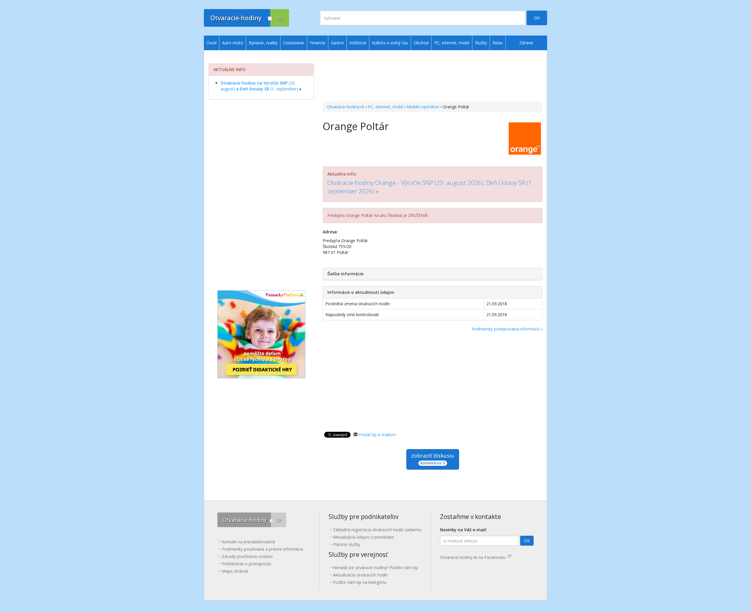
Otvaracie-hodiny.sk (345, 106)
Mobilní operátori (423, 106)
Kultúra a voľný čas (390, 42)
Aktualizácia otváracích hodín (360, 575)
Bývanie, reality (263, 42)
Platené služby (346, 544)
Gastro (337, 42)
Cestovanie (293, 42)
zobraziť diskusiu (432, 459)
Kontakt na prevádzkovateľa (248, 541)
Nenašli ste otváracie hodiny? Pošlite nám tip (375, 567)
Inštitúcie (357, 42)
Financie (317, 42)
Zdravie (526, 42)
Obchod (421, 42)
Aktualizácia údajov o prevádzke (363, 537)
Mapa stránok (235, 571)
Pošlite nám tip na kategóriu (359, 582)
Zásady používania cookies (247, 556)
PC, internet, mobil (385, 106)
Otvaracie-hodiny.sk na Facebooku (474, 557)
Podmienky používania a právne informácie (262, 549)
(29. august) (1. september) (259, 86)
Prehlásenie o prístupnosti (246, 564)
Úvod (211, 42)
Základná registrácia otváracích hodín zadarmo (377, 529)
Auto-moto (232, 42)
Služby (481, 42)
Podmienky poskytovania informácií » (507, 329)
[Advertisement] (432, 76)
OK (537, 18)
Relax (498, 42)
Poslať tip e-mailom (377, 434)
